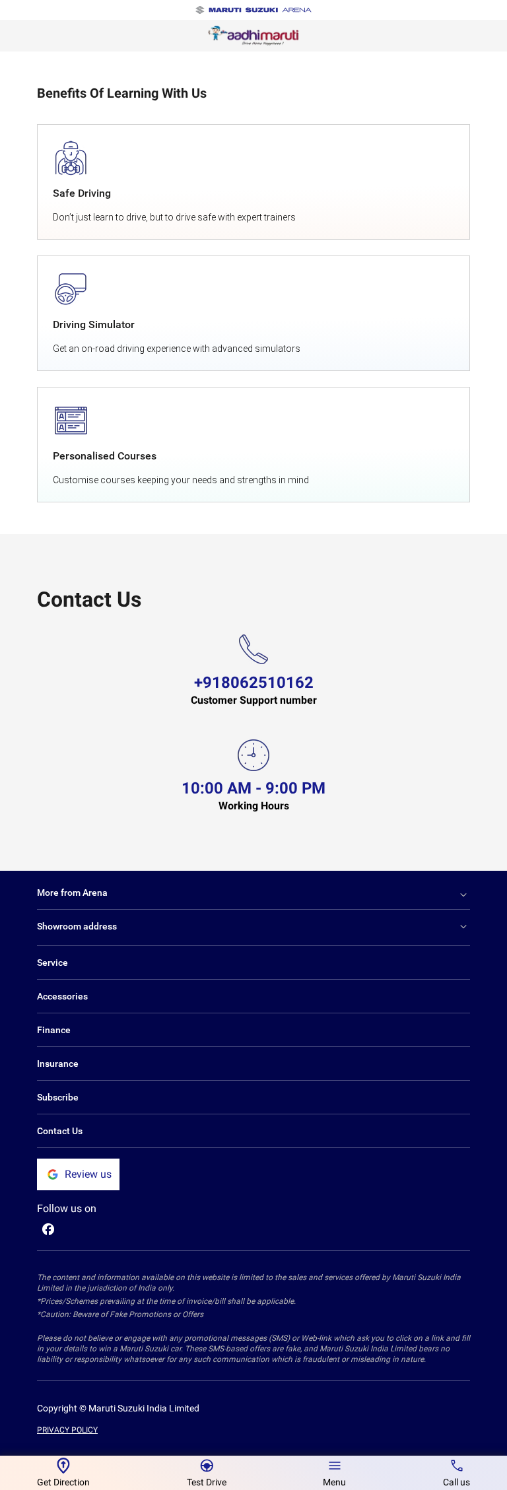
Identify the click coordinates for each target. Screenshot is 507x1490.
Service (52, 962)
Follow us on (66, 1208)
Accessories (62, 996)
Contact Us (60, 1131)
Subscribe (58, 1097)
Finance (54, 1030)
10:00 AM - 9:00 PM (253, 788)
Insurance (58, 1063)
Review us (88, 1174)
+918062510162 (254, 682)
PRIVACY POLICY (67, 1430)
